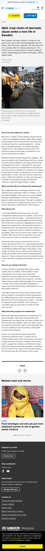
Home (4, 22)
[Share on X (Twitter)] (19, 371)
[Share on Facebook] (25, 371)
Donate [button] (38, 9)
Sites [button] (42, 9)
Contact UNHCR (8, 504)
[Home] (12, 8)
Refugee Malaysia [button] (12, 489)
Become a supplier (9, 518)
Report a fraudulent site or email (14, 515)
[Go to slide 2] (17, 436)
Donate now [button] (8, 456)
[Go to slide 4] (22, 436)
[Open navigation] (3, 8)
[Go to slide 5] (24, 436)
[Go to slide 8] (31, 436)
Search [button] (33, 9)
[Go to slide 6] (26, 436)
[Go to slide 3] (20, 436)
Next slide (41, 401)
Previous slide (4, 401)
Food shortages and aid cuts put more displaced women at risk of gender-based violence (22, 426)
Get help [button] (31, 16)
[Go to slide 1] (15, 436)
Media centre (7, 508)
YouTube (8, 471)
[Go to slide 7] (28, 436)
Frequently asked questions (12, 501)
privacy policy (16, 538)
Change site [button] (31, 2)
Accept (22, 546)
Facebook (3, 471)
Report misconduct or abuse (12, 511)
